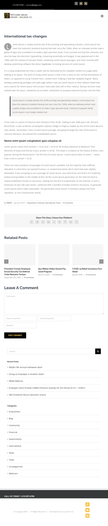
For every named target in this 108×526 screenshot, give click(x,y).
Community (14, 425)
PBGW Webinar (16, 381)
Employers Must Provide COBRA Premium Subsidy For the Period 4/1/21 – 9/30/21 (47, 388)
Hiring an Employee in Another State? (26, 374)
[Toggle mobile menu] (102, 16)
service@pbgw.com (33, 5)
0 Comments (68, 203)
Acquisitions (32, 203)
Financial (40, 203)
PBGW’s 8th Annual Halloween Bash (25, 367)
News (11, 452)
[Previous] (6, 261)
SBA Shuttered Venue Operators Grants (27, 394)
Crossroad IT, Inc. (67, 511)
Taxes (58, 203)
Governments (15, 439)
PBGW (9, 203)
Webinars (13, 473)
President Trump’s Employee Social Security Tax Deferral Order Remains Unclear (17, 272)
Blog (11, 418)
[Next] (101, 261)
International (50, 203)
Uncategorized (15, 466)
